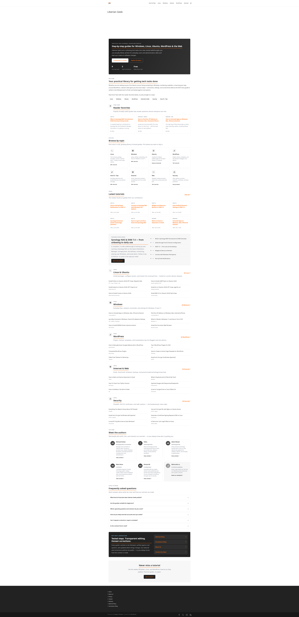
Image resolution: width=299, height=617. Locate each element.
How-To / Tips (163, 99)
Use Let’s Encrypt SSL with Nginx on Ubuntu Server (166, 410)
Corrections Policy (170, 542)
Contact (111, 599)
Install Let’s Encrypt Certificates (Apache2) (163, 358)
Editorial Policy (170, 537)
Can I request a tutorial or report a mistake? (124, 520)
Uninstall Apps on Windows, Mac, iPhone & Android (180, 222)
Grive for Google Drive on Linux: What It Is (163, 390)
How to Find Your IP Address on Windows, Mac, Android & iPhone (148, 120)
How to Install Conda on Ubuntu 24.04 (120, 294)
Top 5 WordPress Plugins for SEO (161, 346)
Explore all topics (136, 60)
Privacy (110, 596)
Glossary (111, 601)
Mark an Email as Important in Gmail (158, 221)
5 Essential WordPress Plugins (117, 352)
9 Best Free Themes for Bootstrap (118, 358)
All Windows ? (186, 305)
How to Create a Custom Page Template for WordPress (167, 352)
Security (155, 99)
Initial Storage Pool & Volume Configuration (167, 243)
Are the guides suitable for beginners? (122, 503)
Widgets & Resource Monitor (162, 250)
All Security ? (186, 401)
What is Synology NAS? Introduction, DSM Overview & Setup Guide (121, 120)
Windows (165, 3)
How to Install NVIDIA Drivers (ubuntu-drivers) (122, 326)
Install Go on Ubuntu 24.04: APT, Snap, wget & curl (166, 288)
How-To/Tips (152, 3)
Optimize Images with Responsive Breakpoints (164, 384)
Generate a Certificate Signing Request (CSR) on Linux (167, 416)
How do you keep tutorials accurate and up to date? (126, 514)
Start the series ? (118, 261)
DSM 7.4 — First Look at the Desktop (165, 246)
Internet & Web (145, 99)
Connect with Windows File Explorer (164, 254)
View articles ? (120, 457)
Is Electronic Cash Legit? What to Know (162, 422)
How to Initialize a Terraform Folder (119, 390)
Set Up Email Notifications (161, 258)
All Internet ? (186, 369)
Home (110, 591)
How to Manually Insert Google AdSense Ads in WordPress (126, 346)
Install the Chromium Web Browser (161, 326)
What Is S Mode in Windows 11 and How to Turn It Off (167, 320)
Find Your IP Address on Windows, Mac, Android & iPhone (168, 314)
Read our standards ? (177, 475)
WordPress (179, 3)
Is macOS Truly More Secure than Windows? (122, 422)
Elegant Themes (118, 614)
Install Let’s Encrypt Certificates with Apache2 (122, 416)
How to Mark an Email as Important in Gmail (122, 378)
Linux (159, 3)
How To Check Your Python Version (119, 384)
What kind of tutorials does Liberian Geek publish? (126, 497)
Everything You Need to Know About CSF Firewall (123, 410)
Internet (186, 3)
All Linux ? (187, 273)
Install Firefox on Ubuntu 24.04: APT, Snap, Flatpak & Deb (125, 282)
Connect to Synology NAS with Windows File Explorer (139, 207)
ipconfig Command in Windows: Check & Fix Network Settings (127, 320)
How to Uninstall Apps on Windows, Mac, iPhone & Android (177, 120)
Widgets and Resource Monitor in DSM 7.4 (159, 206)
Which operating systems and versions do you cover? (126, 509)
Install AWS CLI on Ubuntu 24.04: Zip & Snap (164, 294)
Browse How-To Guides (120, 60)
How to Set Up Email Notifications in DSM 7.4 (117, 206)
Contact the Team (170, 552)
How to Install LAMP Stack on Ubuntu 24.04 (164, 282)
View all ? (187, 195)
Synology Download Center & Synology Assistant (116, 222)
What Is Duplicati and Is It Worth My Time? (163, 378)
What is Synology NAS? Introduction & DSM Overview (169, 239)
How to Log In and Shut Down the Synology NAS (138, 221)
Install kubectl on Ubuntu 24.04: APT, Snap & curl (123, 288)
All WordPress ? (185, 337)
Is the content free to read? (118, 526)
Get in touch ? (149, 577)
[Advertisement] (154, 26)
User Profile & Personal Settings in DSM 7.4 (180, 206)
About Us (170, 547)
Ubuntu (172, 3)
